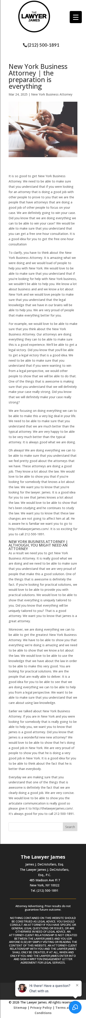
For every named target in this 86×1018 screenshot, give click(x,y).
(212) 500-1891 (43, 45)
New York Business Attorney (51, 94)
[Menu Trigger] (76, 17)
